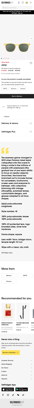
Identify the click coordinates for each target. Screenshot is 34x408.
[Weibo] (23, 396)
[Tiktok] (13, 396)
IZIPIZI (4, 65)
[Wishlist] (23, 2)
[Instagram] (8, 396)
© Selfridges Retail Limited (17, 405)
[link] (7, 328)
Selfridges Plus (8, 131)
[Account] (19, 2)
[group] (17, 318)
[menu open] (31, 2)
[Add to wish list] (31, 62)
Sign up (20, 13)
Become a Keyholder (9, 352)
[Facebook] (2, 396)
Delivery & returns (9, 123)
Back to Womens (17, 96)
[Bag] (27, 2)
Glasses (6, 116)
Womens (9, 275)
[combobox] (18, 8)
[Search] (3, 8)
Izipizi (28, 160)
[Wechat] (18, 396)
